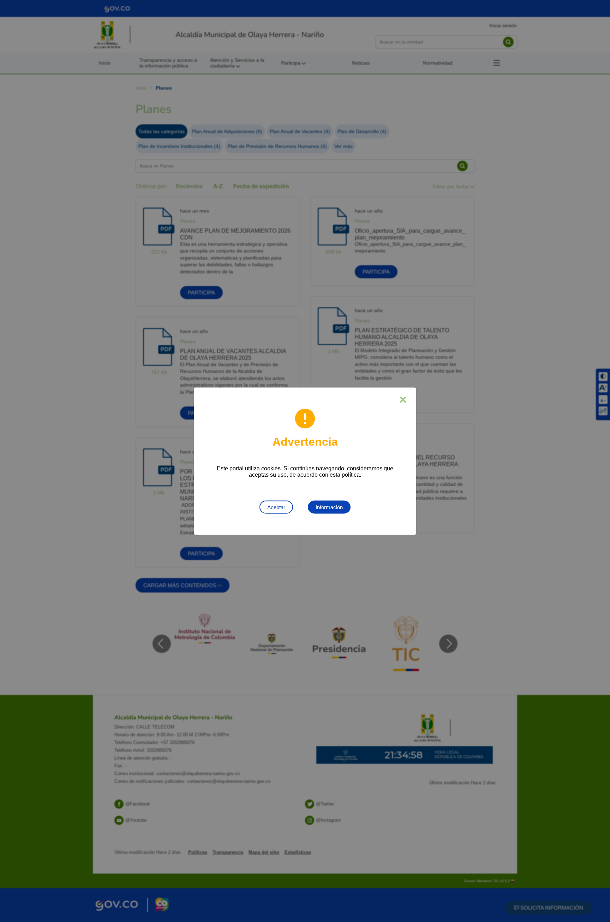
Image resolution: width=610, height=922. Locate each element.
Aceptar (276, 507)
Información (329, 507)
